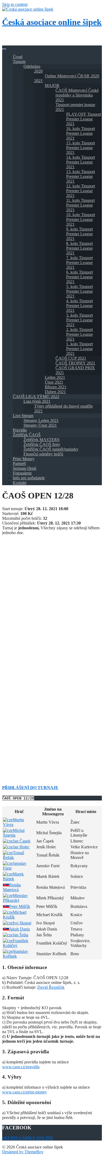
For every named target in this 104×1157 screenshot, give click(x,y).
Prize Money (23, 458)
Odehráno (31, 66)
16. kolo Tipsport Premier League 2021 (80, 133)
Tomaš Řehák (13, 855)
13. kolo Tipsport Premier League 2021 (80, 176)
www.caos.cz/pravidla (20, 1066)
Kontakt (19, 482)
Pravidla (20, 430)
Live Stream (23, 415)
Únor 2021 (54, 382)
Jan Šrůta (20, 935)
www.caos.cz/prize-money (24, 1092)
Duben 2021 (55, 391)
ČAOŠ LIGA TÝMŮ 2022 (36, 396)
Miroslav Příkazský (15, 898)
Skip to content (14, 4)
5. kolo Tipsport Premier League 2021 (79, 291)
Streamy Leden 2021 (41, 420)
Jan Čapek (21, 841)
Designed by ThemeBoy (22, 1152)
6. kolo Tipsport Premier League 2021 (79, 277)
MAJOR (52, 85)
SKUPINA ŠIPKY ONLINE (27, 1138)
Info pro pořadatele (29, 478)
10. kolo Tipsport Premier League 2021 (80, 219)
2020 (38, 71)
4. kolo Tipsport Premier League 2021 (79, 306)
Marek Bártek (13, 876)
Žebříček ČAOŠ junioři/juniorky (50, 449)
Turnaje (19, 61)
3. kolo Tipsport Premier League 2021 (79, 320)
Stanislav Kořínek (15, 953)
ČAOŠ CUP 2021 (70, 358)
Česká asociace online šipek (52, 22)
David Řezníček (51, 987)
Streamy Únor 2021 (40, 425)
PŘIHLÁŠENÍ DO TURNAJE (30, 787)
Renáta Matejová (12, 887)
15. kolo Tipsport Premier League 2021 (80, 148)
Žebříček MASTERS (41, 439)
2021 (38, 80)
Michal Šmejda (14, 832)
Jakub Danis (19, 929)
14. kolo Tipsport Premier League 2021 (80, 162)
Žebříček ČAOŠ (27, 435)
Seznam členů (24, 468)
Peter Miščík (19, 906)
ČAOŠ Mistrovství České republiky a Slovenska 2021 (77, 95)
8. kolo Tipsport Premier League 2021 (79, 248)
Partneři (19, 463)
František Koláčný (15, 943)
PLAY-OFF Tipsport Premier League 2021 (83, 119)
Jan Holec (21, 847)
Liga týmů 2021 (36, 401)
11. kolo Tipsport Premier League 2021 (80, 205)
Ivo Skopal (22, 923)
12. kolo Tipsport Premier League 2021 (80, 191)
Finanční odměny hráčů (43, 454)
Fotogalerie (22, 473)
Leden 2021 (55, 377)
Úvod (17, 57)
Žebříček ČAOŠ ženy (41, 444)
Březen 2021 (55, 387)
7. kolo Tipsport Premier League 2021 (79, 262)
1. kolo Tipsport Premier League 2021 (79, 349)
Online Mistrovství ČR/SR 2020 (72, 76)
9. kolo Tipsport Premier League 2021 (79, 234)
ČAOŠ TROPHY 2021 (75, 363)
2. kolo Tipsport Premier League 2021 (79, 334)
